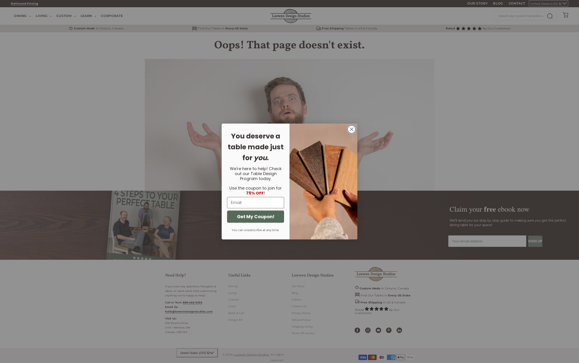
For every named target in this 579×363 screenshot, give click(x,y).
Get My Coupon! (255, 216)
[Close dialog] (352, 129)
